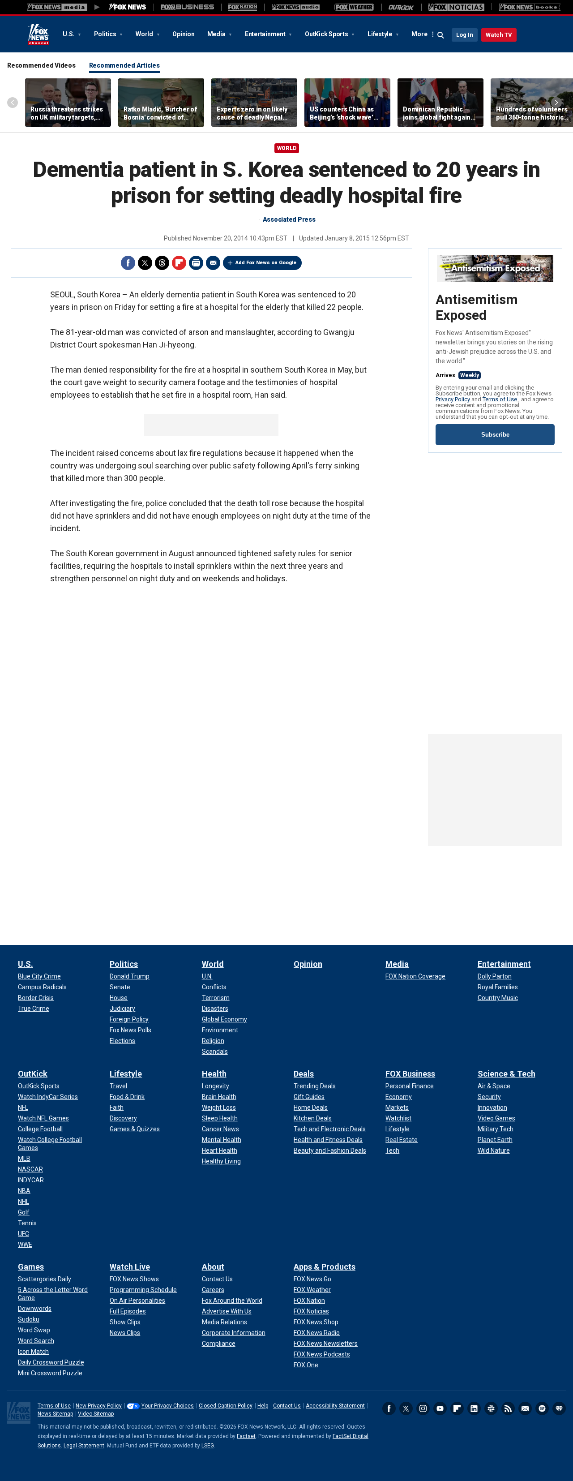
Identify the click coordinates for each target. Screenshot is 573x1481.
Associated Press (289, 219)
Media (217, 34)
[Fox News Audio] (295, 7)
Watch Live (130, 1266)
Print (196, 263)
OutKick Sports (327, 34)
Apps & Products (324, 1266)
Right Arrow (556, 102)
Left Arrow (12, 102)
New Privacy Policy (99, 1406)
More (419, 34)
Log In (464, 34)
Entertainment (266, 34)
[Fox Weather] (354, 7)
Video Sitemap (96, 1414)
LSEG (207, 1445)
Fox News (38, 34)
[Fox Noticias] (456, 7)
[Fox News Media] (127, 7)
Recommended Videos (41, 65)
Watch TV (499, 34)
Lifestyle (380, 34)
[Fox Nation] (242, 7)
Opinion (183, 34)
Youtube (440, 1408)
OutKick (32, 1073)
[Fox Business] (187, 7)
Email (213, 263)
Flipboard (179, 263)
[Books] (530, 7)
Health (214, 1073)
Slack (491, 1408)
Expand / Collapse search (441, 35)
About (213, 1266)
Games (31, 1266)
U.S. (69, 34)
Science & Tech (506, 1073)
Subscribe (495, 434)
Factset (246, 1436)
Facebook (128, 263)
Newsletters (525, 1408)
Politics (106, 34)
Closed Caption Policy (225, 1406)
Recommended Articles (124, 65)
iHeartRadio (559, 1408)
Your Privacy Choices (167, 1406)
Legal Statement (84, 1445)
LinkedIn (474, 1408)
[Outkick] (401, 7)
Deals (304, 1073)
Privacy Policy (453, 399)
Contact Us (287, 1406)
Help (262, 1406)
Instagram (423, 1408)
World (145, 34)
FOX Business (410, 1073)
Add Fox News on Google (265, 263)
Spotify (542, 1408)
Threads (162, 263)
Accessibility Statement (335, 1406)
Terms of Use (500, 399)
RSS (508, 1408)
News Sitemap (55, 1414)
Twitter (145, 263)
